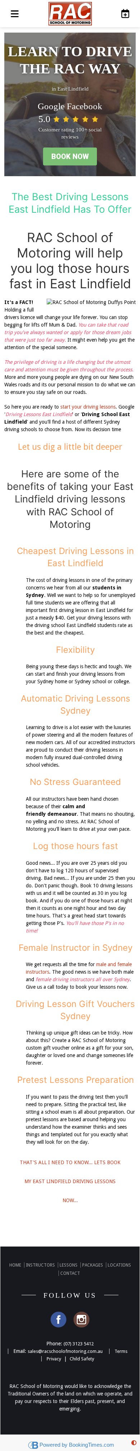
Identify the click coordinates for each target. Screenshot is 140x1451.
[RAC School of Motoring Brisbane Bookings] (123, 13)
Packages (92, 1265)
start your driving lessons (88, 407)
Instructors (40, 1265)
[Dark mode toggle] (133, 1443)
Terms (121, 1351)
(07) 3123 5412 (79, 1343)
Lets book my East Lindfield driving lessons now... (70, 1181)
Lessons (69, 1265)
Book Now (70, 156)
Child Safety (82, 1358)
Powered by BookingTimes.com (76, 1445)
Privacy (54, 1358)
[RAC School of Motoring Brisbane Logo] (70, 13)
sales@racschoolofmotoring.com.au (65, 1351)
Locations (119, 1265)
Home (15, 1265)
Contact (70, 1273)
